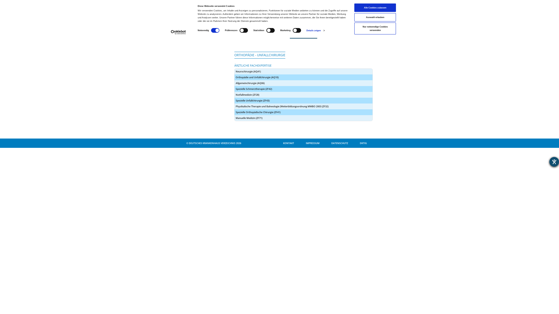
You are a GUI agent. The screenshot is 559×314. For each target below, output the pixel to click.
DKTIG (363, 143)
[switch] (244, 30)
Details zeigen (313, 30)
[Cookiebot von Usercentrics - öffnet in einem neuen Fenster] (178, 32)
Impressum (313, 143)
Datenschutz (339, 143)
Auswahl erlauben (375, 17)
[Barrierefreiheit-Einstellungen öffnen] (554, 162)
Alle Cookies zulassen (375, 7)
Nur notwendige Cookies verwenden (375, 28)
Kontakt (288, 143)
